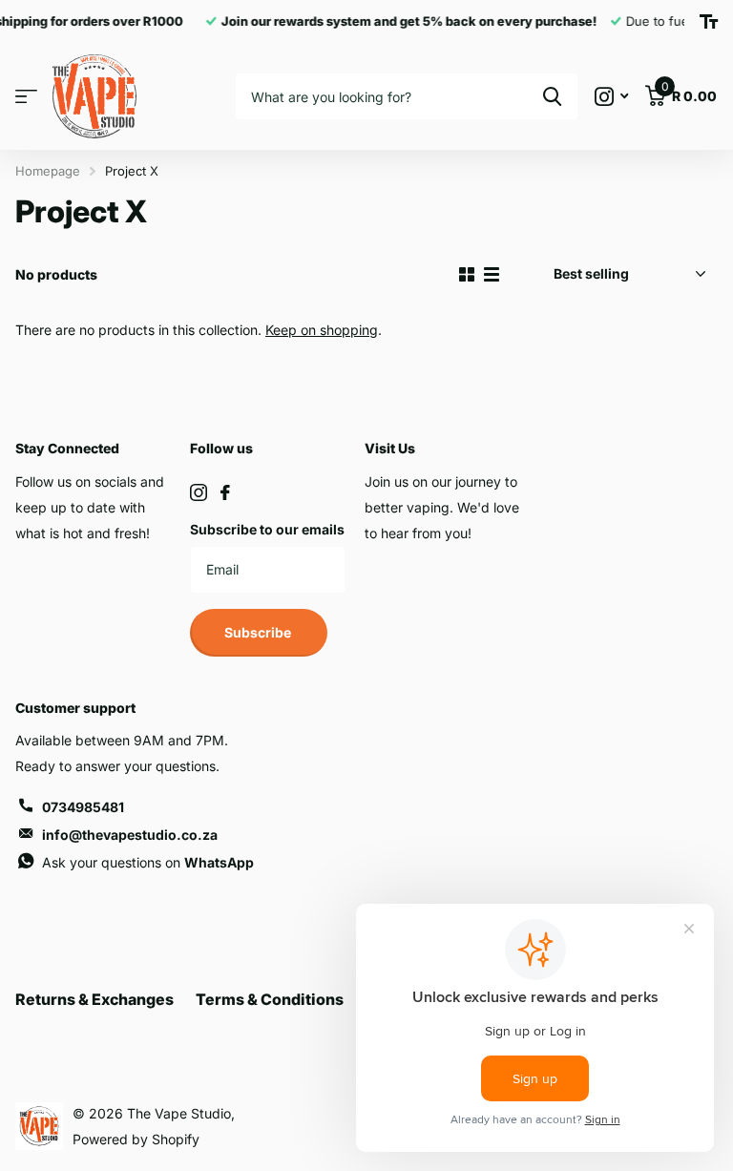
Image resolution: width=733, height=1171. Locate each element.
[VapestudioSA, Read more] (611, 96)
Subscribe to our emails (267, 529)
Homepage (47, 170)
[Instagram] (198, 492)
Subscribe (259, 632)
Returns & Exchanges (94, 999)
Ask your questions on (148, 862)
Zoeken (552, 96)
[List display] (491, 274)
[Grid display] (466, 274)
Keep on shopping (321, 330)
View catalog (26, 97)
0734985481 (83, 807)
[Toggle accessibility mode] (709, 22)
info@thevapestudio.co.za (130, 834)
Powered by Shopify (136, 1139)
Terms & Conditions (270, 999)
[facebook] (225, 492)
